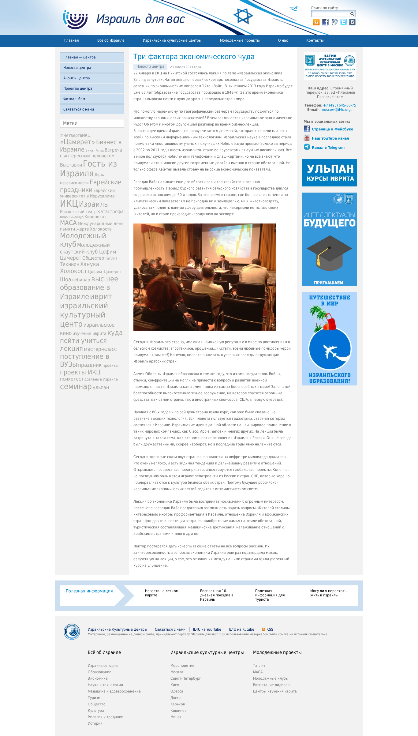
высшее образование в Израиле (89, 288)
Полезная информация (89, 590)
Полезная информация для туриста (270, 595)
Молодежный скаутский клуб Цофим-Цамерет (89, 251)
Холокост (73, 271)
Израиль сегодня (103, 665)
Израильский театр (78, 211)
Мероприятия (182, 665)
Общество (93, 258)
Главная (71, 40)
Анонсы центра (76, 78)
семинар (76, 386)
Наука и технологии (105, 685)
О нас (283, 40)
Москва (176, 672)
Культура (96, 710)
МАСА (68, 223)
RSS (270, 629)
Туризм (94, 698)
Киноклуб (76, 217)
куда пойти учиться (91, 336)
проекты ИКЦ (80, 372)
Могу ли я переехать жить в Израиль (328, 593)
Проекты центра (77, 88)
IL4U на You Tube (207, 629)
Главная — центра (79, 57)
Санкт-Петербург (185, 678)
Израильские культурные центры (172, 40)
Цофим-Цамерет (105, 271)
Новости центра (77, 68)
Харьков (177, 704)
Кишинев (178, 710)
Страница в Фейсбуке (332, 129)
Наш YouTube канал (330, 138)
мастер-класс (100, 349)
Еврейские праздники (90, 185)
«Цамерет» (77, 142)
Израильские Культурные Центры (117, 629)
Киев (174, 685)
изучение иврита (89, 333)
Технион (69, 264)
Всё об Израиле (111, 40)
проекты (110, 365)
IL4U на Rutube (241, 629)
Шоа (65, 279)
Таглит (111, 258)
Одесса (176, 691)
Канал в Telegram (328, 147)
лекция (71, 348)
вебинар (81, 280)
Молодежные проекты (240, 40)
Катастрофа (110, 211)
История (95, 723)
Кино (64, 217)
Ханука (89, 264)
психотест (72, 379)
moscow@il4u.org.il (337, 109)
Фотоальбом (74, 99)
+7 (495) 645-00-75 (339, 105)
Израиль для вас (120, 17)
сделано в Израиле (101, 379)
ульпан (101, 387)
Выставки (71, 165)
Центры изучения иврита (275, 691)
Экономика (98, 678)
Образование (99, 672)
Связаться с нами (78, 109)
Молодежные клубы (271, 678)
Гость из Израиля (88, 168)
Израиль (93, 204)
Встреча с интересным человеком (91, 153)
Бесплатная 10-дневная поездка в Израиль (216, 595)
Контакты (315, 40)
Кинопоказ (95, 216)
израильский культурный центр (84, 315)
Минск (175, 717)
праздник (90, 365)
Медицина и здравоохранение (114, 691)
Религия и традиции (105, 717)
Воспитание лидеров (271, 685)
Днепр (175, 698)
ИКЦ (69, 203)
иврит (101, 296)
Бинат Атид (94, 150)
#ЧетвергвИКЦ (75, 135)
